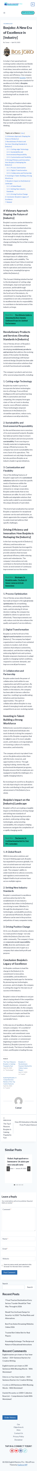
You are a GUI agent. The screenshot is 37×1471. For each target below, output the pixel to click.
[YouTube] (16, 1451)
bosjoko (23, 78)
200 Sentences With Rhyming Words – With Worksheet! (17, 1369)
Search (5, 1283)
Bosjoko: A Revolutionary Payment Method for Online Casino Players (25, 1066)
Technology (8, 23)
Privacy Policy (18, 1436)
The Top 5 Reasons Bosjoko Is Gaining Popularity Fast (9, 1064)
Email (5, 1249)
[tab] (14, 1184)
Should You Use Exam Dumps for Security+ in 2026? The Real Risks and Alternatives (19, 1315)
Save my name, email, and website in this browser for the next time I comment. (17, 1265)
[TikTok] (25, 1451)
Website (6, 1259)
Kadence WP (22, 1465)
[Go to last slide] (8, 1168)
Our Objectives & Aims (18, 1427)
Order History (10, 1417)
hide (22, 133)
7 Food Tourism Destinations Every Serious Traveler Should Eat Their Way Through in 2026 (18, 1303)
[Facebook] (21, 1451)
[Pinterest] (12, 1451)
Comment (7, 1209)
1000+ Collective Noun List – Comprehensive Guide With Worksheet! (17, 1396)
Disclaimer (18, 1440)
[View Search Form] (33, 4)
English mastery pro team (12, 1354)
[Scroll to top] (26, 1463)
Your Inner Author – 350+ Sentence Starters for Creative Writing (17, 1357)
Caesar (7, 42)
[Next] (28, 1168)
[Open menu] (4, 12)
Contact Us (18, 1433)
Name (5, 1239)
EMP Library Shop (27, 13)
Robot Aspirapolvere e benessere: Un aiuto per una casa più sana (18, 1161)
